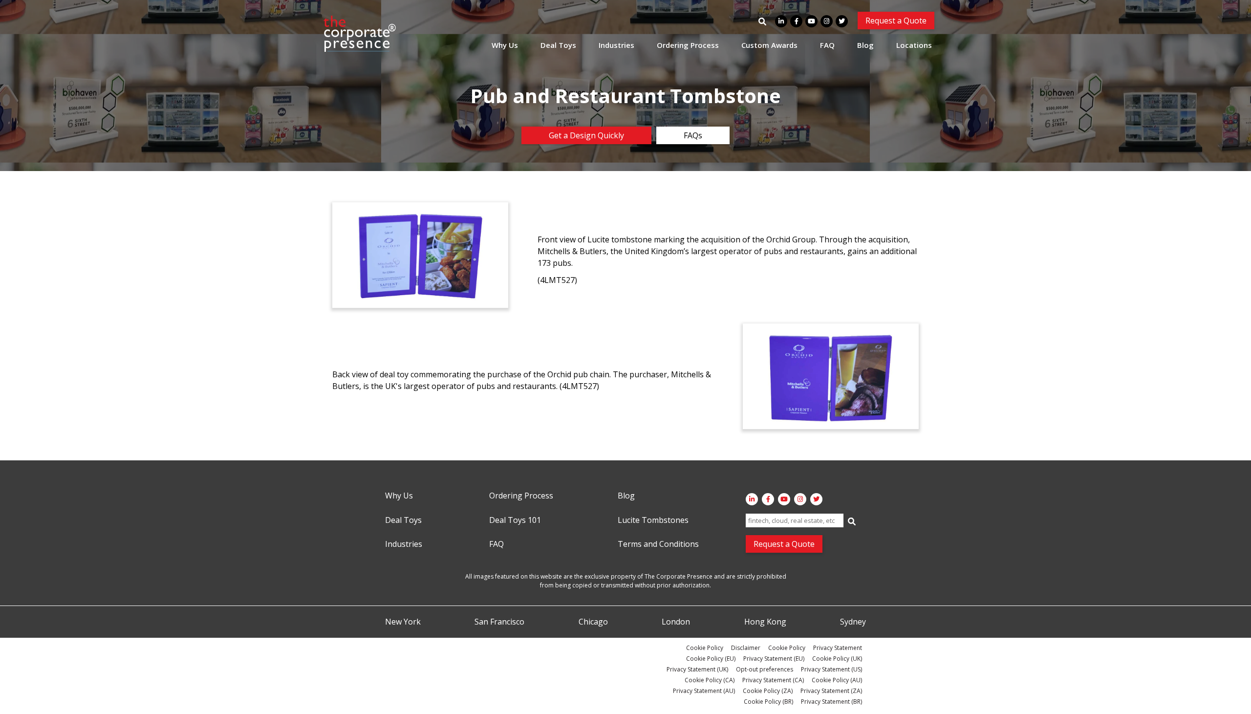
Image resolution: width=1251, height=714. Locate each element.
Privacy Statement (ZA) (831, 691)
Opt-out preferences (764, 669)
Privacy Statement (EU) (773, 658)
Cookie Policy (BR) (768, 701)
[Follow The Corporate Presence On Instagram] (826, 21)
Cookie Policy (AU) (837, 680)
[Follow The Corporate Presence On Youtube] (811, 21)
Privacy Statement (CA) (773, 680)
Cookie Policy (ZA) (768, 691)
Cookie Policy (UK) (837, 658)
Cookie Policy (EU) (710, 658)
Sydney (853, 622)
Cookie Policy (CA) (709, 680)
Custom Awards (769, 45)
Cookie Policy (704, 648)
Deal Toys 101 (515, 520)
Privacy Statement (837, 648)
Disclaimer (745, 648)
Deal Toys (558, 45)
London (676, 622)
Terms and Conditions (658, 544)
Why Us (505, 45)
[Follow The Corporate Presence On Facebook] (796, 21)
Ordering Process (688, 45)
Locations (914, 45)
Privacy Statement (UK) (697, 669)
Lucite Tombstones (653, 520)
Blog (865, 45)
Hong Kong (765, 622)
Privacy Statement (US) (831, 669)
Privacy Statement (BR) (831, 701)
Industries (616, 45)
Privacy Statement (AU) (704, 691)
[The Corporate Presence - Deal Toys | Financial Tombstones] (360, 34)
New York (403, 622)
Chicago (593, 622)
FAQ (827, 45)
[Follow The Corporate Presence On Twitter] (842, 21)
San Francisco (499, 622)
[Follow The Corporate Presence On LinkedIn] (781, 21)
